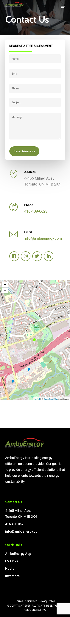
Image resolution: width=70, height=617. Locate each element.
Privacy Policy (47, 601)
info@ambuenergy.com (43, 238)
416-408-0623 (35, 211)
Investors (12, 576)
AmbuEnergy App (18, 554)
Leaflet (37, 398)
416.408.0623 (15, 524)
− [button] (5, 290)
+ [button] (5, 284)
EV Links (11, 561)
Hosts (9, 568)
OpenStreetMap (50, 398)
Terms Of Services (26, 601)
